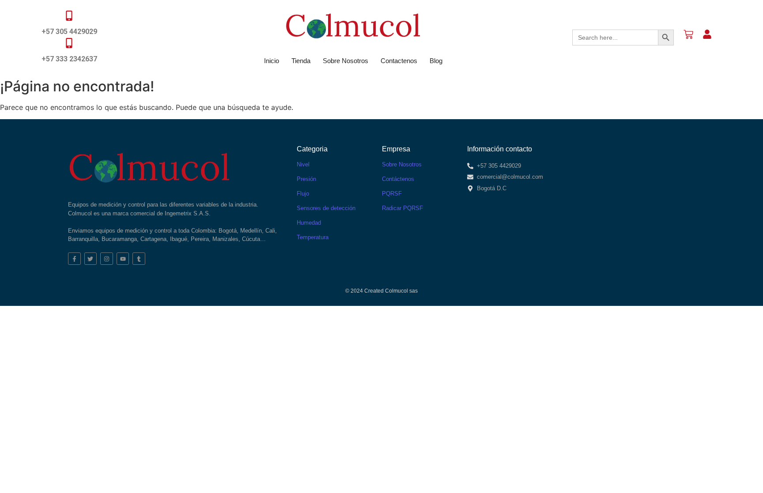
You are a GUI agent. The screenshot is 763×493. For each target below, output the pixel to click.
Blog (436, 60)
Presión (306, 179)
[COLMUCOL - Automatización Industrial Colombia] (353, 26)
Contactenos (399, 60)
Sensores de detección (326, 208)
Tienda (300, 60)
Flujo (303, 193)
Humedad (309, 222)
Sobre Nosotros (345, 60)
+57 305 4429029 (69, 31)
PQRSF (392, 193)
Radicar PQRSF (402, 208)
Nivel (303, 164)
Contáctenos (398, 179)
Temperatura (313, 237)
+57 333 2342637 (69, 59)
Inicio (271, 60)
